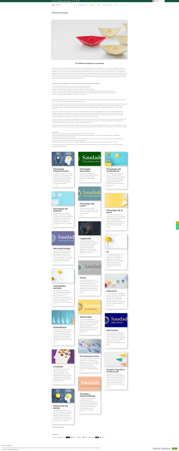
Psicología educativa (85, 170)
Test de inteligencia (108, 5)
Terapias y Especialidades (87, 394)
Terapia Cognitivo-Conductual (115, 370)
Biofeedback (59, 327)
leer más (55, 185)
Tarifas (116, 5)
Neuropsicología (61, 248)
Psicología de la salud (114, 211)
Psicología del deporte (60, 209)
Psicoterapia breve (89, 356)
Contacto (122, 5)
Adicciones (112, 330)
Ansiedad (58, 366)
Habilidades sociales (59, 287)
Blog (98, 5)
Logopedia (85, 238)
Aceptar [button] (174, 448)
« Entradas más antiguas (58, 427)
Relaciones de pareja (60, 407)
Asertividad (86, 317)
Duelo (83, 277)
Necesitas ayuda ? (82, 5)
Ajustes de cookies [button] (166, 448)
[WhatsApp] (177, 225)
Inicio (74, 5)
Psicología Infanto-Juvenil (61, 170)
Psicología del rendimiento (113, 170)
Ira (107, 251)
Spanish (157, 1)
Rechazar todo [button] (156, 448)
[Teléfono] (177, 228)
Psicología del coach (87, 204)
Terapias (92, 5)
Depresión (111, 291)
